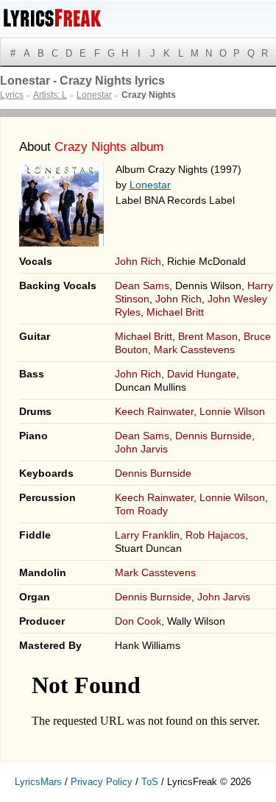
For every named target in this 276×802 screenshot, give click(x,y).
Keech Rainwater (154, 411)
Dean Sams (142, 285)
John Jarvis (141, 449)
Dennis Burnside (213, 435)
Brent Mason (208, 336)
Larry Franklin (147, 535)
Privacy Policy (101, 781)
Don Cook (138, 621)
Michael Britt (175, 312)
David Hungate (201, 374)
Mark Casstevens (194, 349)
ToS (149, 781)
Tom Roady (141, 511)
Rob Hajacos (215, 535)
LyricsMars (38, 781)
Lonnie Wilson (232, 411)
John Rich (138, 261)
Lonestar (150, 185)
